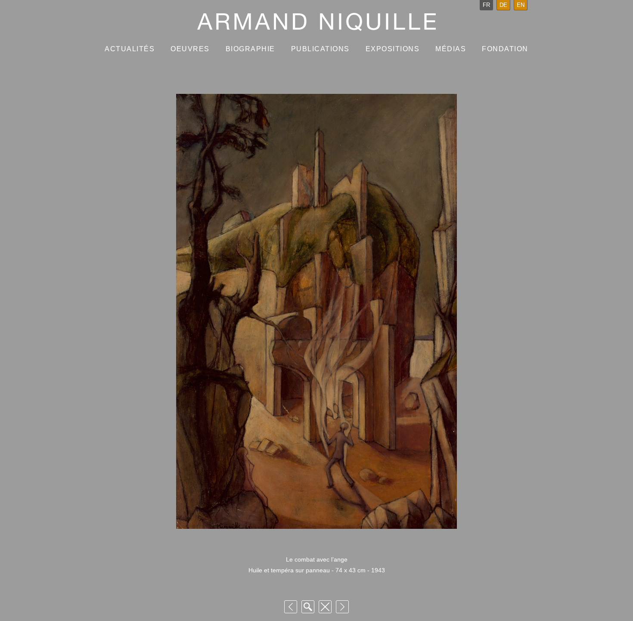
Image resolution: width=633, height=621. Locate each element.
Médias (450, 49)
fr (486, 5)
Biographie (250, 49)
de (503, 5)
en (520, 5)
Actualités (130, 49)
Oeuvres (190, 49)
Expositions (393, 49)
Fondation (505, 49)
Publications (320, 49)
